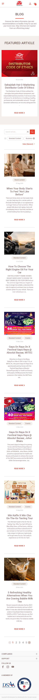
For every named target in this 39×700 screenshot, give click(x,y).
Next (34, 138)
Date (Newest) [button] (28, 144)
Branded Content (15, 138)
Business (29, 138)
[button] (4, 3)
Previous (5, 138)
